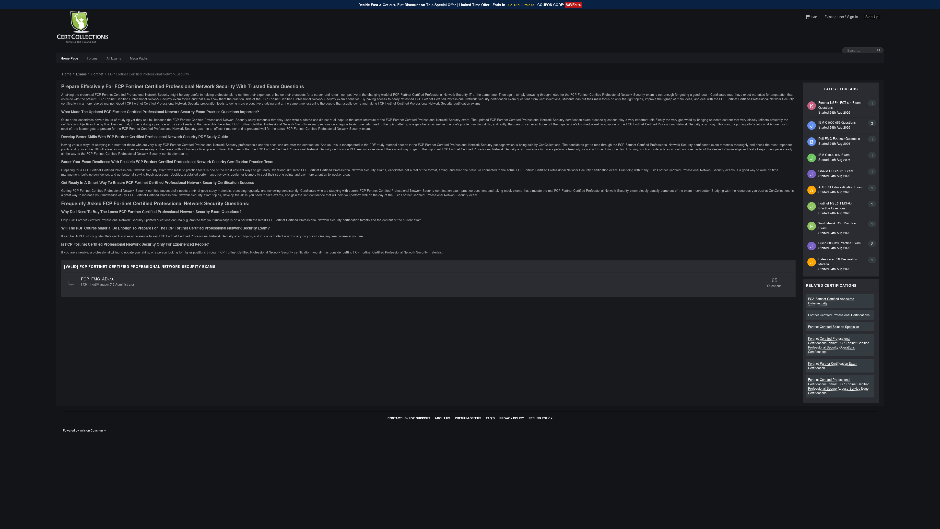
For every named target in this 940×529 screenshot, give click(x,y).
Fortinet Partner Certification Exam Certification (832, 365)
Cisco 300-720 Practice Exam (839, 242)
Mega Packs (139, 58)
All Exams (113, 58)
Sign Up (872, 17)
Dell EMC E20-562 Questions (839, 138)
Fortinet (96, 74)
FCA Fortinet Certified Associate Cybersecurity (831, 300)
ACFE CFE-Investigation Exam (840, 187)
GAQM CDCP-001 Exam (835, 170)
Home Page (69, 58)
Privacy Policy (511, 418)
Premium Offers (468, 418)
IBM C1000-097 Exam (834, 154)
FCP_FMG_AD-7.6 (97, 279)
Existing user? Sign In (841, 16)
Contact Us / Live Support (409, 418)
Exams (81, 74)
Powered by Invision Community (84, 430)
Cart (813, 16)
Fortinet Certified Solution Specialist (833, 326)
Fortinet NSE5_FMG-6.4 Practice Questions (835, 205)
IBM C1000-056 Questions (837, 122)
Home (66, 74)
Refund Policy (540, 418)
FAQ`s (490, 418)
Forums (92, 58)
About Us (442, 418)
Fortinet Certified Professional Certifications (839, 315)
